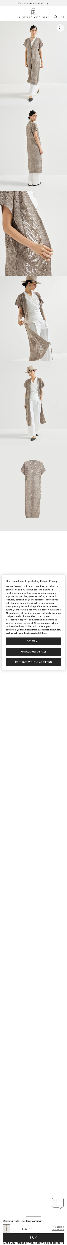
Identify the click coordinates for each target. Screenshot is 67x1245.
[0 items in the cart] (62, 17)
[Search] (56, 17)
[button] (33, 63)
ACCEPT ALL (33, 641)
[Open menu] (5, 17)
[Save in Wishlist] (60, 28)
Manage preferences (33, 651)
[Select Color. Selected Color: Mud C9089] (6, 1228)
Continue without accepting (33, 662)
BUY (33, 1237)
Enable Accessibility (33, 3)
